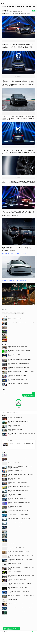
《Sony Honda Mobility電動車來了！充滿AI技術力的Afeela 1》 (14, 253)
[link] (4, 632)
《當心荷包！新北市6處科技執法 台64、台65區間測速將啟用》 (14, 280)
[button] (2, 632)
